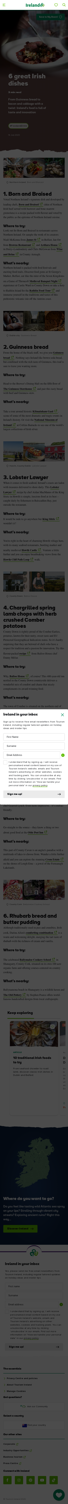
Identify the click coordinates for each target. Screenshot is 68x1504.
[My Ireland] (56, 5)
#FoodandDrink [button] (18, 126)
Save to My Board (48, 17)
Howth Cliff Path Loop (16, 559)
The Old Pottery (12, 995)
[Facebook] (7, 1480)
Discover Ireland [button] (17, 1228)
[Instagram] (19, 1480)
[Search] (64, 5)
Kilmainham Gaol (43, 411)
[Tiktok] (54, 1480)
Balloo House (17, 676)
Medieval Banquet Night (43, 281)
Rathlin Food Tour (40, 291)
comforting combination (39, 933)
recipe (22, 653)
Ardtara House (49, 245)
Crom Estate (52, 859)
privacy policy (40, 785)
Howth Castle (29, 550)
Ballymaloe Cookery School (35, 960)
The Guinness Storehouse (17, 389)
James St (31, 240)
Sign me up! (14, 794)
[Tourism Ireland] (35, 4)
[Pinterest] (30, 1480)
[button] (62, 715)
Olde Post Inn (35, 832)
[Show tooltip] (63, 755)
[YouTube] (42, 1480)
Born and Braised (29, 204)
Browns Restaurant (20, 245)
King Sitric (48, 519)
